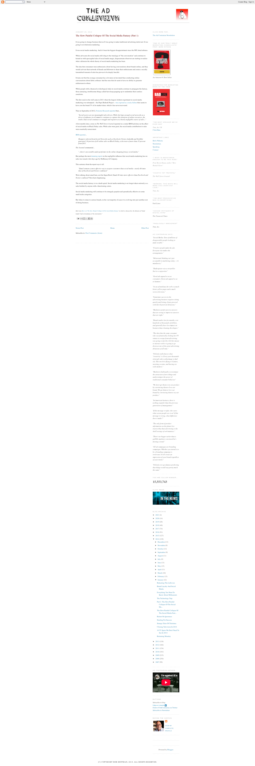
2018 (158, 525)
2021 (158, 515)
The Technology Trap (164, 598)
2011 (158, 648)
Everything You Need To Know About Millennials (167, 593)
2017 (158, 528)
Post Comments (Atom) (94, 233)
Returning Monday (164, 636)
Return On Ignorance (164, 616)
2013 (158, 641)
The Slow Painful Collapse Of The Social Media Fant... (167, 611)
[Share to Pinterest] (91, 218)
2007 (158, 662)
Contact (155, 150)
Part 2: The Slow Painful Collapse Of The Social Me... (166, 604)
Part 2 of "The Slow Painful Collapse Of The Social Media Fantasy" (100, 211)
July (159, 559)
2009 (158, 655)
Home (112, 228)
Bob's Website (158, 140)
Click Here (156, 130)
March (160, 573)
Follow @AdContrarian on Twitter (165, 707)
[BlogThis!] (84, 218)
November (161, 545)
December (161, 542)
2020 (158, 518)
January (161, 580)
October (161, 549)
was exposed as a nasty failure (126, 102)
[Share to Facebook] (89, 218)
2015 (158, 535)
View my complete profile (169, 728)
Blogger (170, 749)
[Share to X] (86, 218)
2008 (158, 658)
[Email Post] (78, 218)
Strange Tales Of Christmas (166, 623)
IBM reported (80, 135)
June (159, 562)
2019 (158, 522)
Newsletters (157, 144)
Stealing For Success (164, 620)
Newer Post (80, 228)
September (162, 552)
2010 (158, 651)
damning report (96, 156)
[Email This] (81, 218)
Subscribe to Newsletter (161, 710)
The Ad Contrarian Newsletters (164, 35)
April (160, 569)
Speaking (156, 147)
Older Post (145, 228)
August (160, 555)
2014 (158, 539)
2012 (158, 645)
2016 (158, 532)
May (159, 566)
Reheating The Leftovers (166, 583)
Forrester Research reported (106, 111)
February (161, 576)
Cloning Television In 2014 (167, 627)
